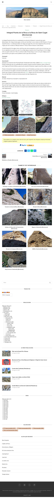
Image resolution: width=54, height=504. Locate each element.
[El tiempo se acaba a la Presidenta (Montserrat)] (14, 176)
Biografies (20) (6, 308)
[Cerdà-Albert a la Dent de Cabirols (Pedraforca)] (6, 388)
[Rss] (29, 485)
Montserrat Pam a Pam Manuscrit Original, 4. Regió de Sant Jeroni (29, 360)
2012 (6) (5, 419)
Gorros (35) (11, 328)
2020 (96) (5, 408)
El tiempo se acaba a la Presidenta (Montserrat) (14, 186)
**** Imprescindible (9, 428)
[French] (6, 292)
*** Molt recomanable (8, 135)
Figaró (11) (8, 319)
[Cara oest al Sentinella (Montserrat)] (40, 176)
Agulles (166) (10, 323)
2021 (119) (5, 406)
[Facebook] (19, 485)
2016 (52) (5, 413)
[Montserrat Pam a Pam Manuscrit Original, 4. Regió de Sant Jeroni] (6, 362)
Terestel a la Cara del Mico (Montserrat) (14, 206)
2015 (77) (5, 415)
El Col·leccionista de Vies (8, 450)
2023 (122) (5, 404)
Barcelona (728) (8, 316)
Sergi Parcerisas (31, 135)
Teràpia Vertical (5, 474)
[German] (7, 292)
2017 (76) (5, 412)
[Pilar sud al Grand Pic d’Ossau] (6, 353)
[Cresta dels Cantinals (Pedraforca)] (6, 370)
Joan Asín (4, 457)
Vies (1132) (6, 312)
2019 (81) (5, 409)
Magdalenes (27, 26)
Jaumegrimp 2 (5, 453)
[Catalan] (3, 292)
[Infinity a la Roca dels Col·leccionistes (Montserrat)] (14, 217)
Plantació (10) (11, 330)
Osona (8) (8, 334)
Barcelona (13, 26)
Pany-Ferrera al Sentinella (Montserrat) (14, 269)
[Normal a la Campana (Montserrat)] (14, 239)
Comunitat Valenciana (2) (10, 336)
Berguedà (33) (9, 317)
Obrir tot (4, 305)
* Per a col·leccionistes (10, 430)
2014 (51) (5, 416)
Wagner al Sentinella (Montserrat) (40, 227)
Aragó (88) (7, 315)
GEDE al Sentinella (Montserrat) (39, 249)
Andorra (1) (7, 313)
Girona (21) (7, 339)
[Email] (24, 485)
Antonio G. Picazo (20, 135)
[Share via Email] (35, 151)
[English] (4, 292)
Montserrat (20, 26)
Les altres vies (5, 460)
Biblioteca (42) (6, 307)
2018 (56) (5, 411)
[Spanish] (9, 292)
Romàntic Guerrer (6, 97)
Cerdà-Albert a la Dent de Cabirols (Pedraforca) (24, 385)
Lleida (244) (7, 340)
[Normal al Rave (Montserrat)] (40, 197)
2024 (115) (5, 402)
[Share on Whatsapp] (32, 151)
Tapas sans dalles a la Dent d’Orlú (21, 377)
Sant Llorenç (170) (10, 335)
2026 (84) (5, 400)
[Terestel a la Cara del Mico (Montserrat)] (14, 197)
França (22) (7, 338)
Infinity (26, 72)
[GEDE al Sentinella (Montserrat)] (40, 239)
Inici (3, 26)
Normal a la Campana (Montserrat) (14, 249)
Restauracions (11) (7, 311)
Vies (8, 26)
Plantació (35, 26)
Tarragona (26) (8, 342)
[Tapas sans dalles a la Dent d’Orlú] (6, 379)
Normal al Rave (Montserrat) (39, 206)
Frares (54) (9, 326)
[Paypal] (34, 485)
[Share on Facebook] (25, 151)
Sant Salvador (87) (11, 332)
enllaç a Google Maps (45, 62)
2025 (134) (5, 401)
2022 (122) (5, 405)
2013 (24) (5, 417)
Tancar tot (9, 305)
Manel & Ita (4, 464)
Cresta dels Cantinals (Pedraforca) (21, 368)
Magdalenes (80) (11, 327)
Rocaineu (4, 467)
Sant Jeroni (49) (10, 331)
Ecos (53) (9, 324)
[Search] (51, 2)
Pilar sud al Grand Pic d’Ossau (20, 351)
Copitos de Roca (6, 443)
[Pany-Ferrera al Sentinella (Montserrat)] (14, 259)
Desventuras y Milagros (7, 447)
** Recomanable (38, 428)
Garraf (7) (8, 320)
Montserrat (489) (10, 322)
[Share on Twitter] (28, 151)
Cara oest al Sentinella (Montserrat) (39, 186)
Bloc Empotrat (5, 440)
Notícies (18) (6, 309)
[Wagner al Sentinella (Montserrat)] (40, 217)
